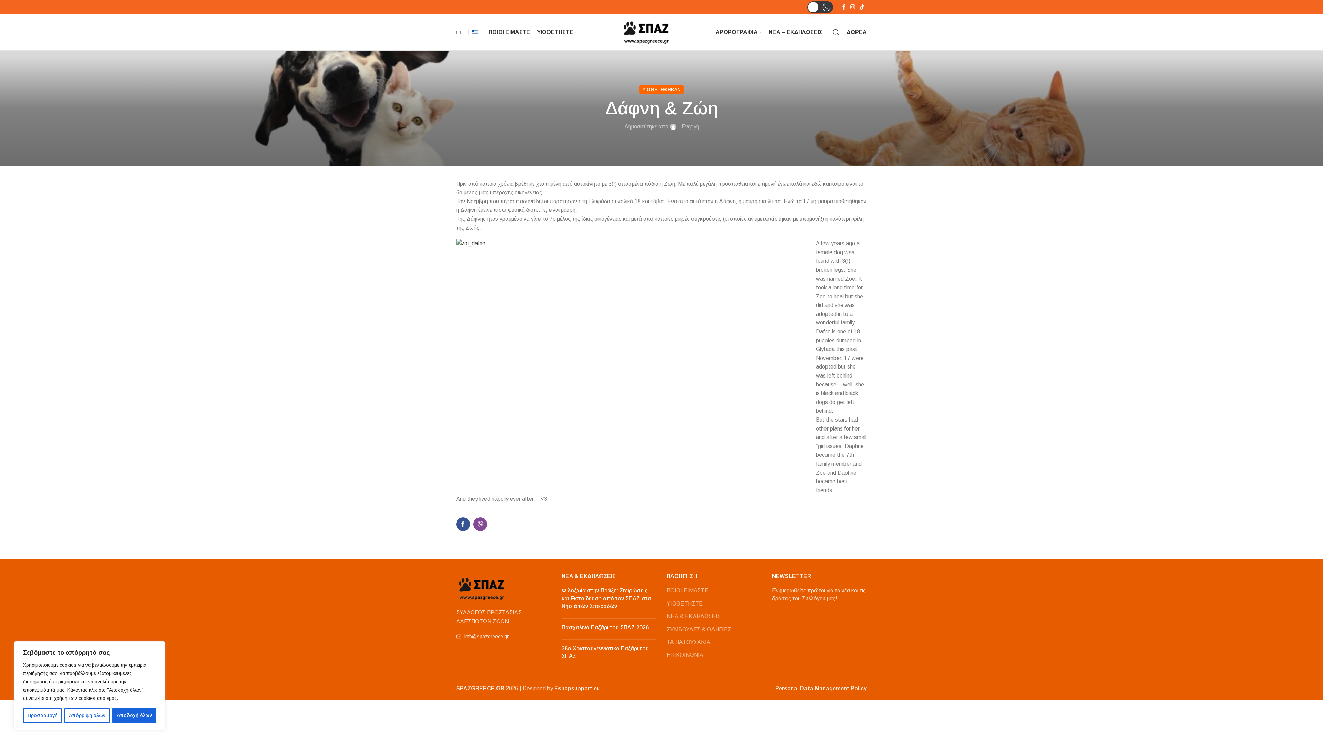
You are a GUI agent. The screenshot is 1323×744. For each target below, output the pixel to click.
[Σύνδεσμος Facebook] (844, 7)
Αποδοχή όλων (134, 715)
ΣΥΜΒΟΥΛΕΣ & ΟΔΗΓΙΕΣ (699, 629)
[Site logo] (647, 32)
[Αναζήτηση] (836, 32)
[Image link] (482, 588)
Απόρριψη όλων (87, 715)
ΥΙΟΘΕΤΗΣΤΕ (685, 604)
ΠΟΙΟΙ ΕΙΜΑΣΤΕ (687, 590)
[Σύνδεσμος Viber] (480, 524)
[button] (820, 7)
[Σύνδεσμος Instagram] (852, 7)
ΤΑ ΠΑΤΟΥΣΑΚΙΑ (688, 642)
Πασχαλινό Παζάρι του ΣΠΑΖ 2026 (605, 627)
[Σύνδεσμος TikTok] (862, 7)
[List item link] (503, 636)
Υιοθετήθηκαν (662, 89)
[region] (89, 685)
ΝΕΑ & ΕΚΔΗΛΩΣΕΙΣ (694, 616)
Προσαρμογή (43, 715)
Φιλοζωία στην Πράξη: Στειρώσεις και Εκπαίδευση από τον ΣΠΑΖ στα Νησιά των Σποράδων (606, 598)
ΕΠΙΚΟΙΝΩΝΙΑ (685, 655)
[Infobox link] (460, 32)
